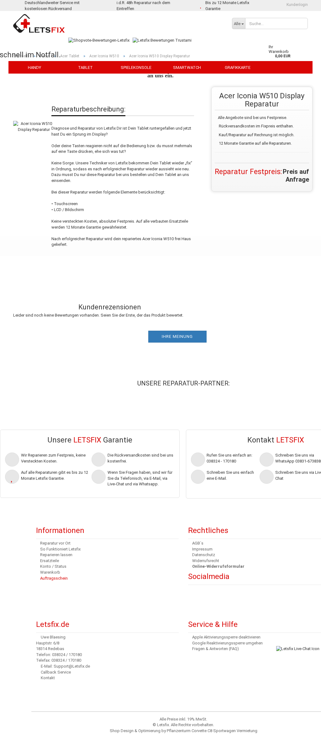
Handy (34, 67)
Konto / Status (53, 566)
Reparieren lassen (56, 554)
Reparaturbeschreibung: (88, 109)
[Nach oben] (17, 724)
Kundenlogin (297, 5)
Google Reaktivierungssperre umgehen (227, 643)
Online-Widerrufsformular (218, 566)
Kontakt (48, 677)
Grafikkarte (237, 67)
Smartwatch (187, 67)
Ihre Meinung (177, 336)
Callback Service (56, 672)
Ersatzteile (49, 560)
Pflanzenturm (179, 730)
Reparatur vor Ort (55, 543)
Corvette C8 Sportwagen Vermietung (224, 730)
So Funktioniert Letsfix (60, 549)
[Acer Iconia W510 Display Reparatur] (34, 120)
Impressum (202, 549)
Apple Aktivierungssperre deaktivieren (226, 637)
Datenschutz (203, 554)
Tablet (85, 67)
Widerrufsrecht (205, 560)
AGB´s (197, 543)
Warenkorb (50, 572)
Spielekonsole (136, 67)
